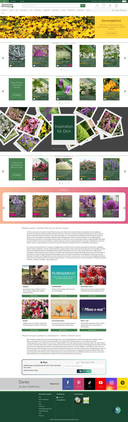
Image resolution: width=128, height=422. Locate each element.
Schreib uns (61, 397)
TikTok (90, 387)
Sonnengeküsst (111, 20)
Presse (40, 404)
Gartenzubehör (80, 10)
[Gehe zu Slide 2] (64, 70)
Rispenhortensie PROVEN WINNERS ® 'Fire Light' (39, 174)
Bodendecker (38, 10)
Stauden (11, 10)
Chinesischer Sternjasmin (39, 94)
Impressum (41, 415)
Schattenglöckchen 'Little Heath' (39, 209)
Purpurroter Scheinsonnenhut (38, 128)
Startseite (2, 13)
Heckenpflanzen (24, 10)
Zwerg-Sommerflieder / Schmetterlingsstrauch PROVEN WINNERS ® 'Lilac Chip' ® (17, 208)
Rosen (31, 10)
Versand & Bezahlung (103, 1)
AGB (40, 413)
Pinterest (78, 387)
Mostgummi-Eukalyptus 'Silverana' (15, 62)
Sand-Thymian (104, 132)
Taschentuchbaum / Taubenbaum (85, 60)
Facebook (68, 387)
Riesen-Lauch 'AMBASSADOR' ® (108, 213)
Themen (88, 10)
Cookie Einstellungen (43, 411)
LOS (83, 5)
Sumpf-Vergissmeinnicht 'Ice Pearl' (111, 60)
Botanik (22, 1)
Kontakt (112, 1)
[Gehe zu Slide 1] (61, 70)
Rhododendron (71, 10)
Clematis (63, 10)
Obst (16, 10)
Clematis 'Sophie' (61, 96)
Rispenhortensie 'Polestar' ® (87, 96)
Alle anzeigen (17, 95)
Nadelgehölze (46, 10)
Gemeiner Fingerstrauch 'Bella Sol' (110, 94)
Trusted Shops (122, 387)
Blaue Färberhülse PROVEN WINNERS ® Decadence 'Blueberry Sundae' (111, 173)
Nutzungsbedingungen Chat (45, 408)
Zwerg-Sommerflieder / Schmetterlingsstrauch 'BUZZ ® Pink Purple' (39, 59)
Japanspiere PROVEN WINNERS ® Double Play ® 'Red (87, 173)
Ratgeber (13, 1)
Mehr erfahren (34, 296)
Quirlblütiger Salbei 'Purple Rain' (87, 209)
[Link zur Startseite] (7, 6)
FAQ (40, 397)
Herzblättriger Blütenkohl (63, 61)
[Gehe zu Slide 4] (68, 103)
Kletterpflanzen (55, 10)
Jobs (40, 401)
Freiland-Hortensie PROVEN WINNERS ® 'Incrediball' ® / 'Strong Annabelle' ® (64, 173)
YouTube (100, 387)
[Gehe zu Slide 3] (66, 70)
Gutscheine (94, 1)
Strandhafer (60, 210)
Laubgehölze (4, 10)
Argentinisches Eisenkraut (82, 115)
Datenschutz (42, 406)
